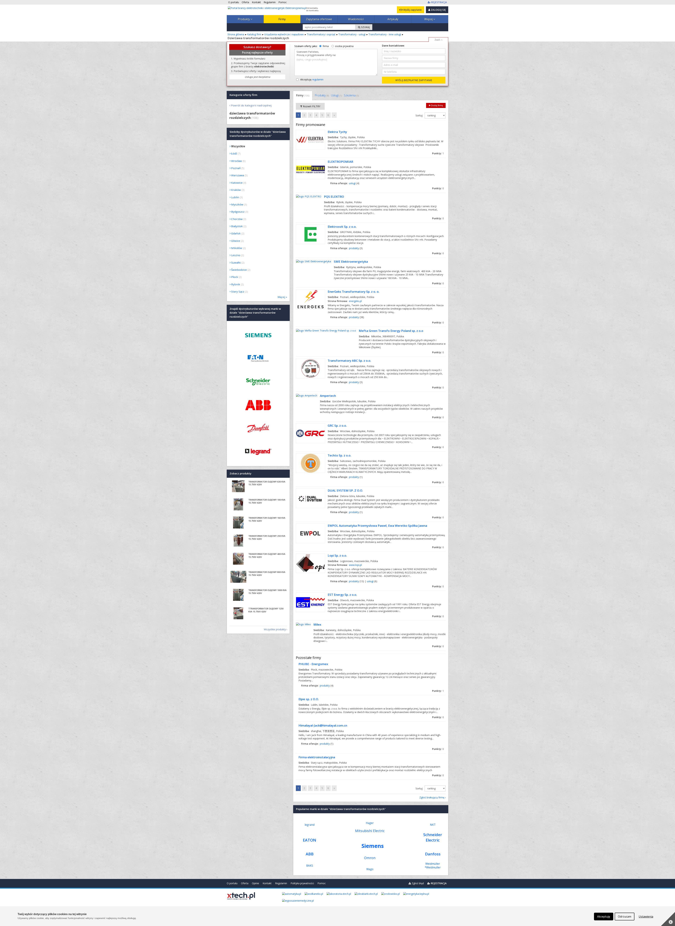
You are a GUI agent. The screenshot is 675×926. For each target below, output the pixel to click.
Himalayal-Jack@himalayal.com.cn (322, 725)
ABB (310, 854)
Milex (317, 624)
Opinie (255, 883)
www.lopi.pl (355, 565)
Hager (370, 823)
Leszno (235, 255)
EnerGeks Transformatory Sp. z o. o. (353, 292)
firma (326, 46)
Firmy (282, 19)
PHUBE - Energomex (313, 664)
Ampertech (328, 396)
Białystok (237, 226)
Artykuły (392, 19)
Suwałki (236, 262)
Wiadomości (356, 19)
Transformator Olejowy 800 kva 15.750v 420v (266, 574)
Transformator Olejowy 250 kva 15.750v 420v (266, 537)
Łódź (234, 153)
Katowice (237, 182)
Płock (234, 277)
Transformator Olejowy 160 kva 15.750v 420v (266, 519)
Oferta (244, 883)
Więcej (428, 19)
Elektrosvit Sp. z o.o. (342, 227)
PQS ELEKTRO (334, 197)
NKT (433, 825)
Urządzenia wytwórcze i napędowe (284, 34)
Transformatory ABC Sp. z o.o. (349, 361)
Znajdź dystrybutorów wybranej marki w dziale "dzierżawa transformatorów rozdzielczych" (255, 312)
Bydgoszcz (238, 211)
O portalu (232, 883)
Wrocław (236, 161)
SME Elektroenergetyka (351, 262)
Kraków (236, 190)
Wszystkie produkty (275, 629)
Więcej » (282, 297)
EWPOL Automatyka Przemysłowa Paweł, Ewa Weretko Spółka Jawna (377, 526)
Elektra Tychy (337, 132)
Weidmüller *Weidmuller (433, 865)
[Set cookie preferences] (668, 919)
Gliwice (235, 240)
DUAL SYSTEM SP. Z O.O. (345, 490)
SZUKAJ (365, 27)
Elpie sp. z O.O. (308, 699)
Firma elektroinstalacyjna (316, 757)
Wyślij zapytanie (412, 9)
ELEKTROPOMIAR (340, 162)
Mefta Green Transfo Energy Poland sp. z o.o (391, 331)
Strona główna (235, 34)
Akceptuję (311, 79)
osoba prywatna (344, 46)
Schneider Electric (432, 837)
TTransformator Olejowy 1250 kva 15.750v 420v (266, 610)
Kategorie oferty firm (243, 95)
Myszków (237, 204)
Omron (369, 857)
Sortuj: (420, 115)
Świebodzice (239, 269)
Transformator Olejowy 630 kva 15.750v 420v (266, 483)
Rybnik (235, 284)
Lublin (235, 197)
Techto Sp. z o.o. (339, 455)
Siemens (372, 845)
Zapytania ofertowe (319, 19)
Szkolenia (351, 95)
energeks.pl (355, 301)
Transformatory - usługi (351, 34)
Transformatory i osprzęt (321, 34)
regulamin (317, 79)
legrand (309, 825)
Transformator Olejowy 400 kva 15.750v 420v (266, 556)
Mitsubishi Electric (370, 830)
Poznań (236, 168)
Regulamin (281, 883)
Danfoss (433, 854)
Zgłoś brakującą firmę (431, 797)
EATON (309, 840)
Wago (369, 869)
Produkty (244, 19)
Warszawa (237, 175)
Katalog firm (254, 34)
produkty (354, 248)
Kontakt (267, 883)
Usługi (336, 95)
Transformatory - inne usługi (384, 34)
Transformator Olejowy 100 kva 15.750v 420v (266, 501)
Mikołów (236, 248)
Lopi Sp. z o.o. (337, 555)
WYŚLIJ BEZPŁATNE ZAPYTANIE (413, 80)
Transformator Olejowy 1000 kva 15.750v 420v (267, 592)
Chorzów (237, 219)
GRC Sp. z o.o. (337, 425)
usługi (352, 183)
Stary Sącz (237, 291)
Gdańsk (236, 233)
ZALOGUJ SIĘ (438, 9)
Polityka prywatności (302, 883)
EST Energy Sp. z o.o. (342, 595)
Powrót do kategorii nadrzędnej (251, 105)
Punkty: (438, 153)
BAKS (309, 866)
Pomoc (321, 883)
